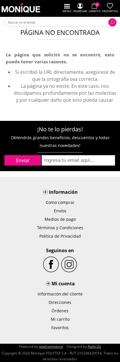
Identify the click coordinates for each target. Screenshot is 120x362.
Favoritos (60, 327)
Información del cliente (60, 294)
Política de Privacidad (60, 236)
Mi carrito (60, 319)
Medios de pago (60, 219)
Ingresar (80, 11)
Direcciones (60, 302)
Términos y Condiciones (60, 227)
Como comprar (60, 202)
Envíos (60, 211)
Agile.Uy (94, 346)
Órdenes (60, 310)
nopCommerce (51, 346)
